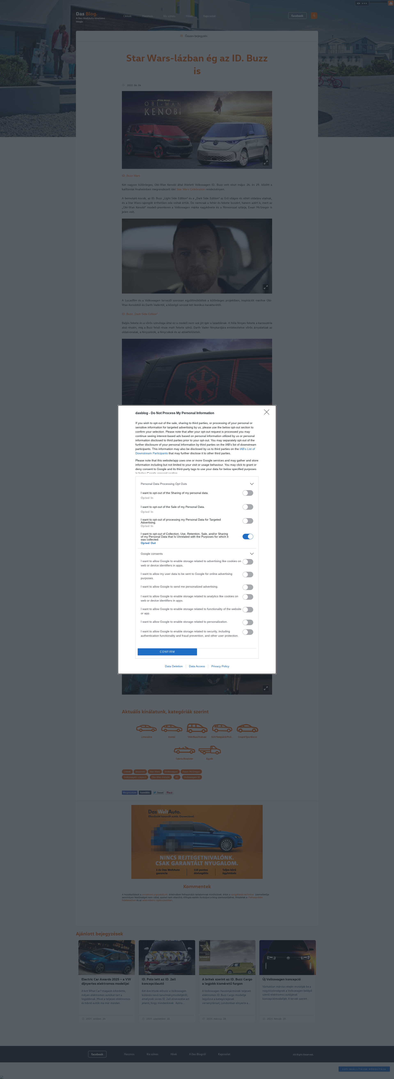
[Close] (268, 413)
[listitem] (197, 484)
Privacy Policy (220, 666)
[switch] (248, 493)
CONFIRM (167, 651)
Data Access (197, 666)
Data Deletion (174, 666)
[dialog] (197, 539)
